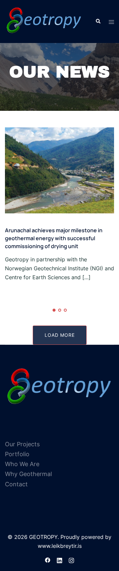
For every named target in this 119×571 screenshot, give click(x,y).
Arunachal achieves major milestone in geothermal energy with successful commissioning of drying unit (53, 238)
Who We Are (22, 464)
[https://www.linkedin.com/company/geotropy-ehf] (59, 559)
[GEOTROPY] (44, 21)
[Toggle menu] (111, 21)
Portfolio (17, 454)
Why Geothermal (28, 473)
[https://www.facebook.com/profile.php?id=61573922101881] (47, 559)
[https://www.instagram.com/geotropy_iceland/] (71, 559)
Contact (16, 484)
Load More (60, 335)
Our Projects (22, 444)
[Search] (97, 21)
